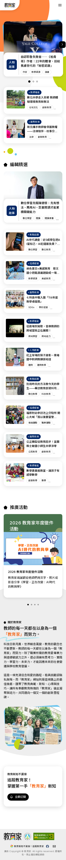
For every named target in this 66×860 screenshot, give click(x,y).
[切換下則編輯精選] (62, 44)
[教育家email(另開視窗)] (54, 846)
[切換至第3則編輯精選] (37, 81)
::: (3, 5)
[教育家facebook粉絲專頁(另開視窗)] (47, 846)
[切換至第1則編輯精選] (29, 81)
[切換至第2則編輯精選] (33, 81)
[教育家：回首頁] (9, 6)
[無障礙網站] (43, 839)
